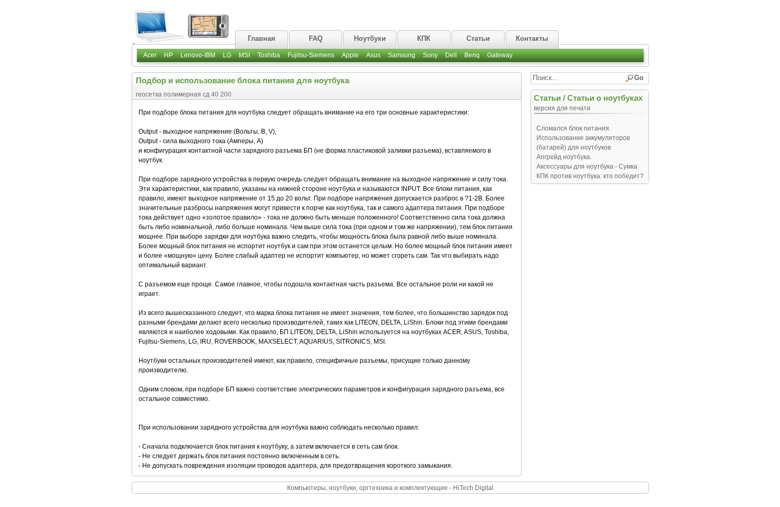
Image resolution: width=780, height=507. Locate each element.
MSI (244, 55)
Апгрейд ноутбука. (564, 157)
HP (168, 55)
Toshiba (268, 55)
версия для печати (562, 108)
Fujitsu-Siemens (311, 55)
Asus (373, 55)
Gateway (500, 55)
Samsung (401, 55)
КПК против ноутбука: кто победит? (590, 176)
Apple (350, 55)
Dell (451, 55)
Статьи (547, 97)
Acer (150, 55)
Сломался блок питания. (573, 128)
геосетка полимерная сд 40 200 (183, 94)
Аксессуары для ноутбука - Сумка (586, 166)
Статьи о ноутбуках (605, 97)
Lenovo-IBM (197, 55)
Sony (430, 55)
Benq (472, 55)
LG (227, 55)
